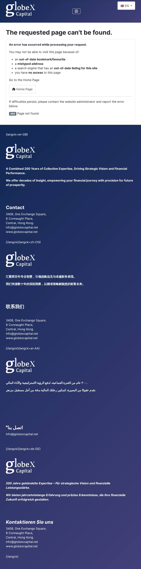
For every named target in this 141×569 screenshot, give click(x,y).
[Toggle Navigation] (76, 11)
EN (127, 6)
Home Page (23, 89)
